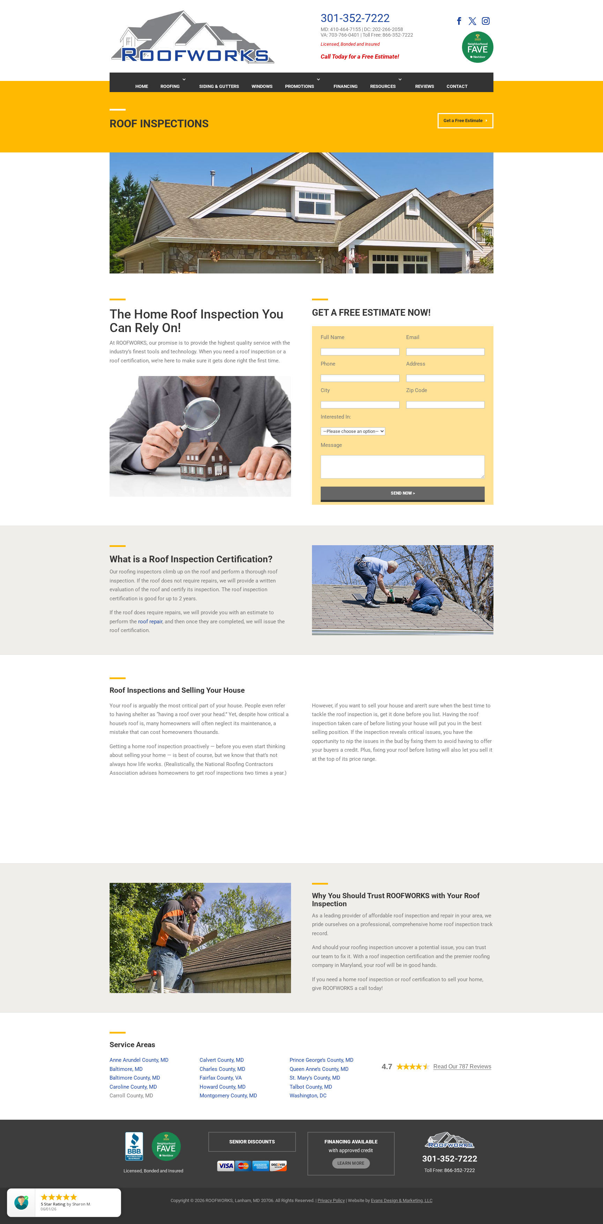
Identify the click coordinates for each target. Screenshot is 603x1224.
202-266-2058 (387, 29)
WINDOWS (262, 86)
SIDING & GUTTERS (219, 86)
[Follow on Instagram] (485, 21)
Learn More (351, 1163)
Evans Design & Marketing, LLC (401, 1200)
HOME (141, 86)
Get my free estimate (444, 819)
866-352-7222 (397, 35)
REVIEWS (424, 86)
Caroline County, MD (133, 1087)
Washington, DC (308, 1095)
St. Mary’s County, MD (315, 1078)
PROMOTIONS (299, 86)
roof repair (150, 621)
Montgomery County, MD (228, 1095)
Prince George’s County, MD (321, 1060)
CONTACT (457, 86)
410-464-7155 (345, 29)
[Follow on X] (470, 21)
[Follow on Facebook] (457, 21)
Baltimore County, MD (135, 1078)
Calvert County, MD (222, 1060)
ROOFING (170, 86)
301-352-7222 (355, 18)
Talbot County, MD (311, 1087)
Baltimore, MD (126, 1069)
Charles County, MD (222, 1069)
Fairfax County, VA (221, 1078)
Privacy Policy (331, 1200)
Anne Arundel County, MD (139, 1060)
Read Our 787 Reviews (462, 1066)
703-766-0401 (344, 35)
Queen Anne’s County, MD (319, 1069)
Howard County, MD (223, 1087)
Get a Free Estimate (463, 120)
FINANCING (346, 86)
